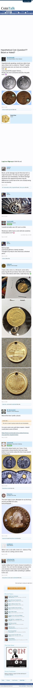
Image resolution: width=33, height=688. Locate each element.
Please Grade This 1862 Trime (14, 634)
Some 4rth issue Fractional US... (15, 600)
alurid (8, 404)
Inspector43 (10, 442)
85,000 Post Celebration (13, 596)
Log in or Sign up (27, 1)
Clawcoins (4, 404)
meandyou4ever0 (11, 628)
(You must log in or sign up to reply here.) (23, 583)
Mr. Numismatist (5, 187)
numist (8, 167)
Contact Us (27, 684)
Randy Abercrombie (6, 488)
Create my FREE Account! (16, 588)
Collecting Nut (10, 559)
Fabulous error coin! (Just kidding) (15, 615)
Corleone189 (11, 632)
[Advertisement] (16, 32)
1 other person (22, 187)
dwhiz (10, 187)
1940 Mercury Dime (12, 623)
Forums (9, 11)
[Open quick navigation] (31, 680)
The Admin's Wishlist (9, 674)
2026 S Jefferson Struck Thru (14, 603)
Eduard (9, 624)
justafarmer (10, 544)
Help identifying (11, 638)
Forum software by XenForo (6, 686)
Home (3, 11)
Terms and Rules (22, 686)
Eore (8, 193)
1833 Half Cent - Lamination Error (15, 619)
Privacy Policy (30, 686)
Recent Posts (12, 13)
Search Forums (5, 13)
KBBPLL (10, 616)
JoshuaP (10, 620)
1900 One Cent (11, 627)
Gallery (22, 11)
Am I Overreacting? (12, 630)
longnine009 (10, 109)
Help (31, 684)
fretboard (4, 109)
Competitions (16, 11)
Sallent (9, 601)
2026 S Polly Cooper (12, 611)
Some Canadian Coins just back (14, 607)
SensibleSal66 (10, 57)
